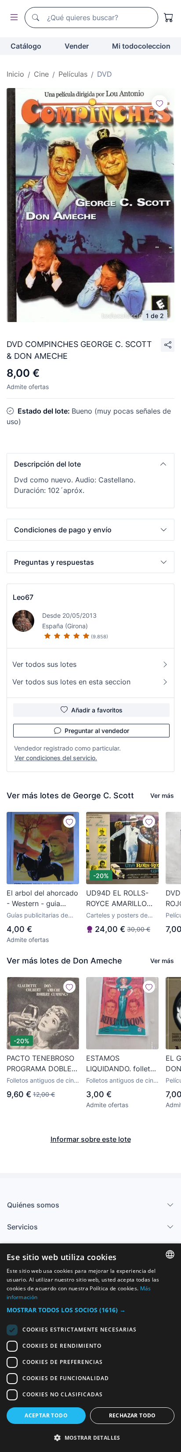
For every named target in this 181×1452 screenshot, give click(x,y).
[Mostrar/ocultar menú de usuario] (12, 17)
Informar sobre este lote (91, 1139)
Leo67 (23, 597)
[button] (90, 464)
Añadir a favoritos (97, 710)
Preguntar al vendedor (97, 730)
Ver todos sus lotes (44, 664)
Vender (77, 46)
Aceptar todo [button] (46, 1415)
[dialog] (90, 1347)
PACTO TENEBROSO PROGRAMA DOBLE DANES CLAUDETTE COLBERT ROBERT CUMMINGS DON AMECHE (41, 1064)
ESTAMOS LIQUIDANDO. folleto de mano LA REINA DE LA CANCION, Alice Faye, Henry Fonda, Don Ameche (120, 1064)
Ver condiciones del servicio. (55, 757)
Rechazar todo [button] (132, 1415)
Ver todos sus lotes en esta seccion (71, 681)
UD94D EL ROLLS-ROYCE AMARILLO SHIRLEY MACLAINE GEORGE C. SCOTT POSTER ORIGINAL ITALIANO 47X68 (120, 899)
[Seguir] (159, 103)
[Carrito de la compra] (168, 17)
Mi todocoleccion (141, 46)
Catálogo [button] (26, 46)
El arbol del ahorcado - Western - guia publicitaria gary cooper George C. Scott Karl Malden (42, 899)
